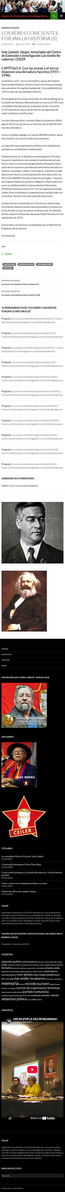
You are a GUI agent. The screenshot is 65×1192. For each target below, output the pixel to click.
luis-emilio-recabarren (30, 978)
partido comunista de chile (12, 995)
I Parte (8, 253)
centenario (11, 965)
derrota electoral (57, 965)
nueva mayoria (7, 992)
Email (4, 665)
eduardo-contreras (20, 968)
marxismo (50, 979)
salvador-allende (50, 995)
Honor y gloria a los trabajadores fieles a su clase (24, 883)
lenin (57, 974)
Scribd (5, 649)
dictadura (7, 967)
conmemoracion (26, 965)
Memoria (6, 28)
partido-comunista (36, 991)
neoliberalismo (45, 264)
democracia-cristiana (41, 965)
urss (28, 999)
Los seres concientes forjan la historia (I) (20, 282)
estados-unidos (52, 968)
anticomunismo (29, 961)
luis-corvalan (8, 979)
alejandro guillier (11, 961)
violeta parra (36, 999)
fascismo (5, 971)
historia (40, 971)
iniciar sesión (15, 485)
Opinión (15, 28)
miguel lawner (55, 984)
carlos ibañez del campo (53, 962)
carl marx (40, 962)
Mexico (21, 984)
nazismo (5, 988)
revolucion (35, 995)
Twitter (5, 660)
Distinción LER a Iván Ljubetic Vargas (19, 891)
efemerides (40, 968)
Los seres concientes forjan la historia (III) (21, 293)
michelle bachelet (37, 983)
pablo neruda (17, 992)
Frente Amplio (14, 971)
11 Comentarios (42, 44)
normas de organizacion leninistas (38, 988)
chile (17, 965)
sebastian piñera (14, 999)
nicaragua (12, 988)
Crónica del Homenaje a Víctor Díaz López (21, 864)
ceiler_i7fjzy (24, 44)
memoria (10, 983)
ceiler (4, 964)
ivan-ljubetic (25, 974)
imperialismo (50, 971)
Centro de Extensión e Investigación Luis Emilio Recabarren (26, 16)
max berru (58, 979)
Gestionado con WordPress (12, 1188)
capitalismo (9, 264)
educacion (31, 968)
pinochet (8, 268)
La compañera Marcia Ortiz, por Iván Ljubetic (23, 856)
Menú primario (61, 15)
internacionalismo (9, 975)
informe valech (26, 264)
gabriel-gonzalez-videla (28, 971)
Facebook (6, 654)
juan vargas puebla (44, 974)
